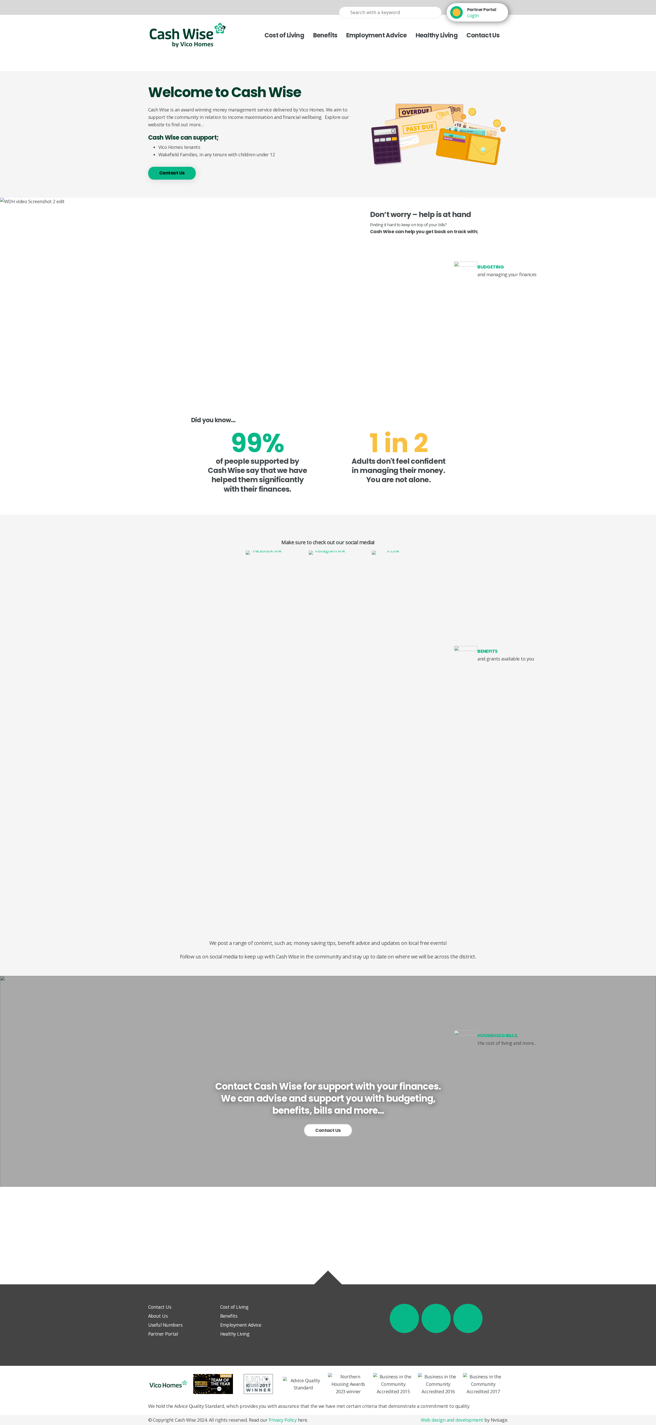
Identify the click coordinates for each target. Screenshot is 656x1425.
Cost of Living (284, 35)
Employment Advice (376, 35)
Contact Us (482, 35)
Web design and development (452, 1420)
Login (473, 15)
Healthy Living (437, 35)
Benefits (325, 35)
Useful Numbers (165, 1325)
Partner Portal (481, 10)
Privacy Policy (282, 1420)
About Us (158, 1316)
